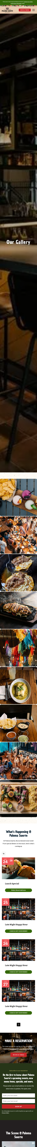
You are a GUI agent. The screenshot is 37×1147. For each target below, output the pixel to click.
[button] (33, 10)
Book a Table (18, 1055)
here (31, 1049)
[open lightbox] (18, 497)
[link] (18, 890)
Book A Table (24, 10)
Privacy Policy (5, 1113)
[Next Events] (18, 1024)
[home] (7, 10)
